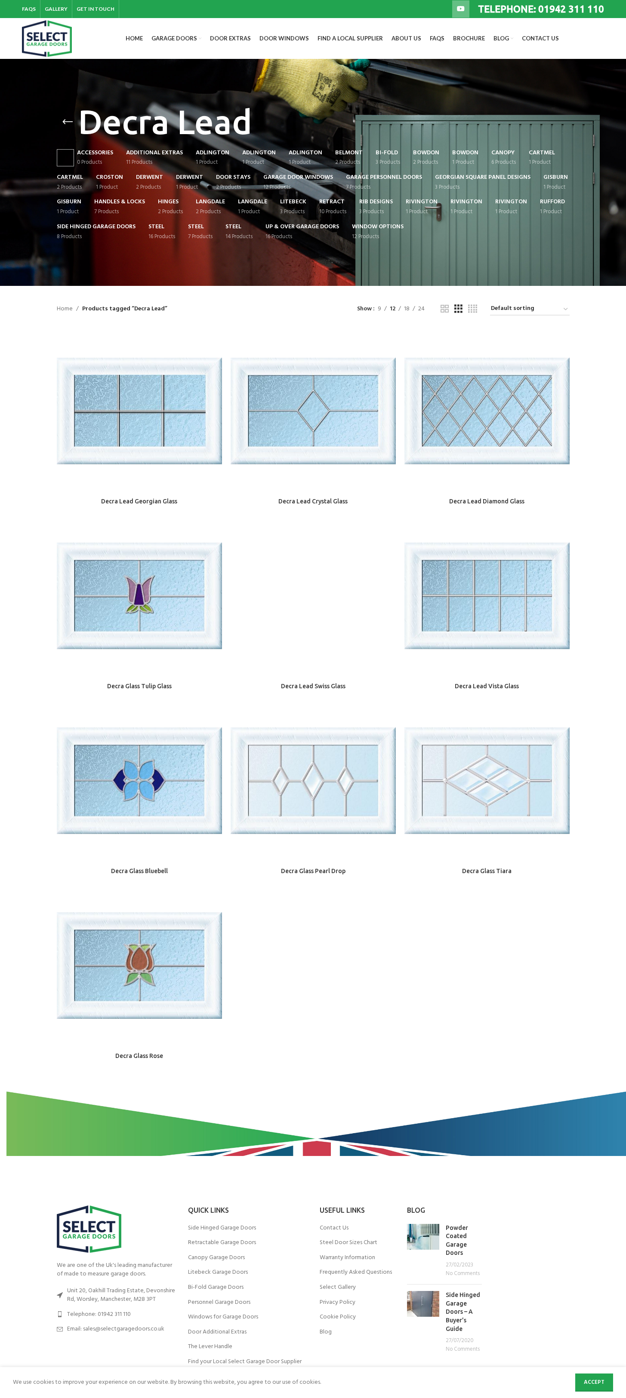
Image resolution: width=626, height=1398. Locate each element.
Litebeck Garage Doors (218, 1272)
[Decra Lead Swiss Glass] (313, 595)
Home (65, 309)
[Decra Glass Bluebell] (139, 780)
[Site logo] (46, 38)
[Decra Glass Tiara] (487, 780)
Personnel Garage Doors (219, 1302)
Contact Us (334, 1228)
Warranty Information (347, 1258)
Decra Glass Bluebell (139, 871)
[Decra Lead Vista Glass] (487, 595)
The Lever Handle (210, 1347)
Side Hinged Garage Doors (222, 1228)
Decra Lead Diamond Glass (486, 501)
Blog (326, 1332)
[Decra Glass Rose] (139, 965)
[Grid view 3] (458, 309)
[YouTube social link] (460, 9)
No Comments (463, 1273)
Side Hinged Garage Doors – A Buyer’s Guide (463, 1311)
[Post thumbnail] (423, 1251)
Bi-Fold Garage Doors (216, 1287)
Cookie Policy (338, 1317)
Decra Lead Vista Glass (487, 686)
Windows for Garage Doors (223, 1317)
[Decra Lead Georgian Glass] (139, 411)
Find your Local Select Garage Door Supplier (245, 1362)
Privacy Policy (337, 1302)
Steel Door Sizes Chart (348, 1243)
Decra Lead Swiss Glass (313, 686)
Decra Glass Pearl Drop (313, 871)
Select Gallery (338, 1287)
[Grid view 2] (445, 309)
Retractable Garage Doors (222, 1243)
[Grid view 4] (472, 309)
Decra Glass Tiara (487, 871)
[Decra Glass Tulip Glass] (139, 595)
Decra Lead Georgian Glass (139, 501)
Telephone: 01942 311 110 (99, 1314)
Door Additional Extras (217, 1332)
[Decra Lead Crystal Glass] (313, 411)
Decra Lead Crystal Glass (313, 501)
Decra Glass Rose (139, 1055)
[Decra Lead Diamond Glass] (487, 411)
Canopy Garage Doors (216, 1258)
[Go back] (67, 122)
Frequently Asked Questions (356, 1272)
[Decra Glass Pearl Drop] (313, 780)
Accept (594, 1382)
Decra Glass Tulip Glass (139, 686)
